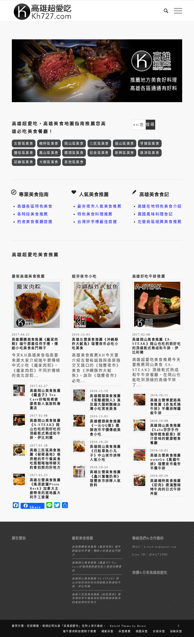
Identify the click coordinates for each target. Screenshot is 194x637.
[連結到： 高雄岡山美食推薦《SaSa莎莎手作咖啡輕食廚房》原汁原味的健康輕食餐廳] (139, 425)
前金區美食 (99, 153)
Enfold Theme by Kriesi (128, 625)
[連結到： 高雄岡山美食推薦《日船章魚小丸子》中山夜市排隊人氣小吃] (79, 446)
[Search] (164, 11)
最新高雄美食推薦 (28, 276)
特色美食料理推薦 (95, 214)
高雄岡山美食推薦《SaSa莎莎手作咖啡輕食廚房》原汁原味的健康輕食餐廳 (165, 434)
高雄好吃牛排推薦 (148, 276)
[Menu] (175, 11)
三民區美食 (99, 143)
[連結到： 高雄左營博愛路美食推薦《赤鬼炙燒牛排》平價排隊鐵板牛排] (139, 399)
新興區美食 (124, 153)
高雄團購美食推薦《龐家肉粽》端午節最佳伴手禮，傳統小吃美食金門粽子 (35, 344)
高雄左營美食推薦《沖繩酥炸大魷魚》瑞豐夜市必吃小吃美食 (95, 344)
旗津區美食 (149, 153)
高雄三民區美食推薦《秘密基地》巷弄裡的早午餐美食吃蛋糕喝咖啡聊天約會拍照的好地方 (45, 458)
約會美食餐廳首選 (35, 222)
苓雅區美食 (149, 143)
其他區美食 (74, 162)
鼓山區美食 (124, 143)
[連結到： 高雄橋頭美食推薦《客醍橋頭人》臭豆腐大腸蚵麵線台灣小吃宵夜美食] (79, 395)
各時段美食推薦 (32, 214)
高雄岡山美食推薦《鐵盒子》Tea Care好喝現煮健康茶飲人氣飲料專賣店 (45, 399)
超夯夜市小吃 (84, 276)
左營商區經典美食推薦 (160, 222)
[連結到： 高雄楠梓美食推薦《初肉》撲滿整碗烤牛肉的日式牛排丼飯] (139, 480)
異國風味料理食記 (155, 214)
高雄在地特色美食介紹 (160, 206)
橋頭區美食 (74, 153)
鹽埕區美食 (23, 153)
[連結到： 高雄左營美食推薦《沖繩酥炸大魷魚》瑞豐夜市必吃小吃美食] (97, 305)
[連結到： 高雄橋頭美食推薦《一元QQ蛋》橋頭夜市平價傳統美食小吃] (79, 421)
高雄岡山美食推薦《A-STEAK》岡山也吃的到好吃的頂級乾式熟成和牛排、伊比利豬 (45, 429)
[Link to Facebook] (178, 625)
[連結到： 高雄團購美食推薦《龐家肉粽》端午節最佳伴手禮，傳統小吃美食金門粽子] (37, 305)
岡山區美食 (74, 143)
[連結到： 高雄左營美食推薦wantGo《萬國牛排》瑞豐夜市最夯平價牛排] (139, 455)
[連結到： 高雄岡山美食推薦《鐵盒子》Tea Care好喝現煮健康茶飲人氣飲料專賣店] (19, 390)
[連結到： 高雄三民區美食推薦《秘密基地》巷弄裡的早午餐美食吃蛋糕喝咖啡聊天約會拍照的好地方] (19, 450)
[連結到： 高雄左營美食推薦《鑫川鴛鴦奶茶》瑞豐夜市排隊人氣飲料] (79, 472)
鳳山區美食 (49, 153)
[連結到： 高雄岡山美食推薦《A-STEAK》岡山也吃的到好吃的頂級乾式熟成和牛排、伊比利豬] (19, 420)
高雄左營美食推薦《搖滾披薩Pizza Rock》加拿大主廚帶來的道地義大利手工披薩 (45, 488)
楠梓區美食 (49, 143)
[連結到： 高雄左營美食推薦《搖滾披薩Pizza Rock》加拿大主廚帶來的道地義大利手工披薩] (19, 479)
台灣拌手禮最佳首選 (97, 222)
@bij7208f (158, 554)
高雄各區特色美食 (35, 206)
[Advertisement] (37, 567)
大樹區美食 (49, 162)
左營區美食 (23, 143)
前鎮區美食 (23, 162)
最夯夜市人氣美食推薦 (99, 206)
